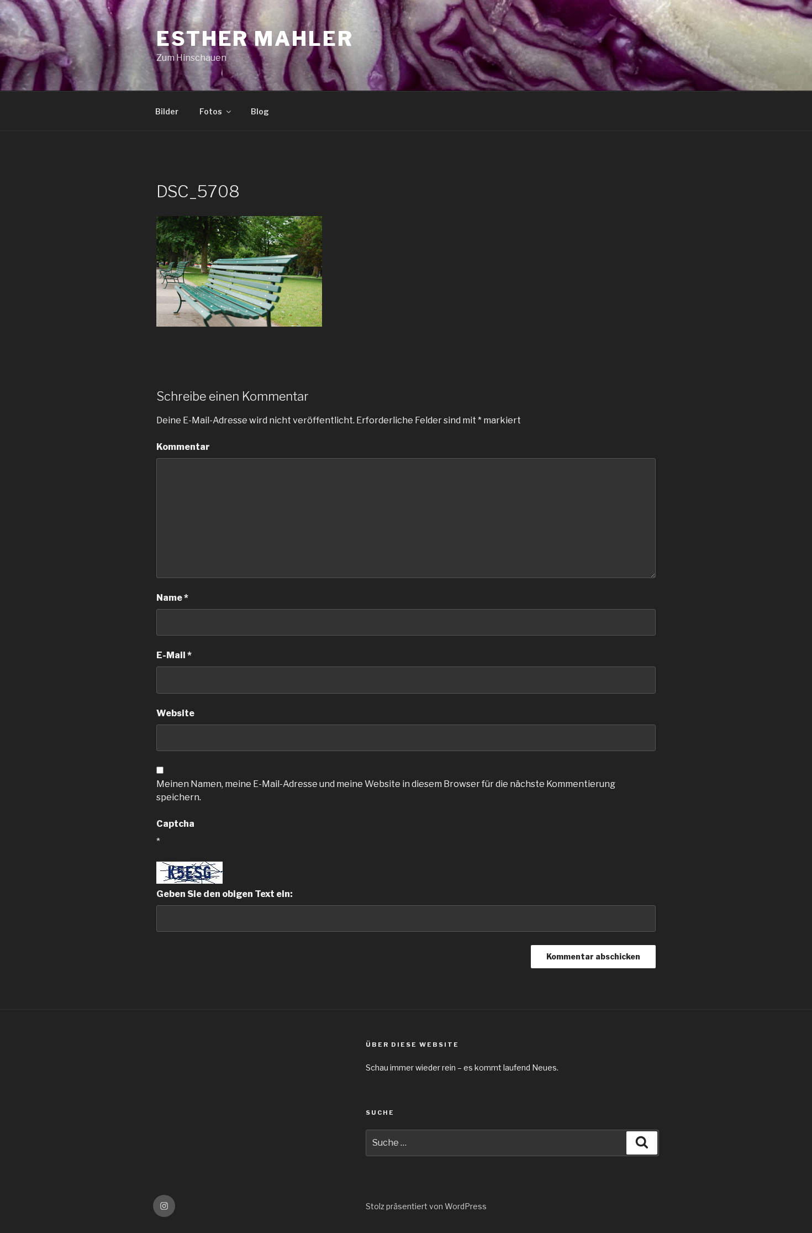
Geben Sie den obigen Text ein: (224, 894)
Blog (260, 111)
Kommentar (183, 447)
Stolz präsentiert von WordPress (426, 1206)
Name (172, 597)
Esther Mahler (254, 39)
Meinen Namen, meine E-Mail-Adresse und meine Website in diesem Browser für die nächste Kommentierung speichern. (385, 790)
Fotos (210, 111)
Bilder (166, 111)
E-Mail (174, 655)
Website (175, 713)
